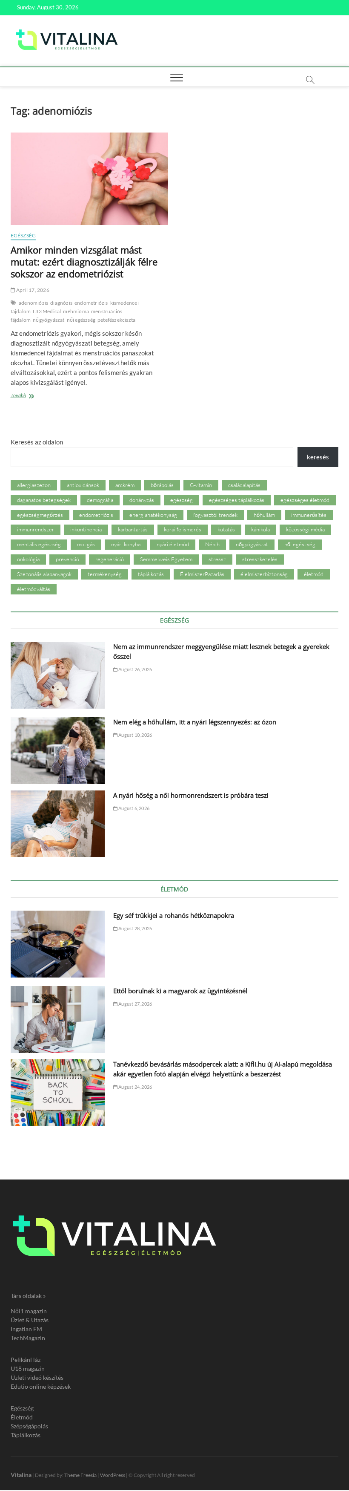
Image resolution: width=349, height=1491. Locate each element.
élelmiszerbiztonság (264, 574)
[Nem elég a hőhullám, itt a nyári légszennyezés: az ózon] (58, 750)
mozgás (86, 544)
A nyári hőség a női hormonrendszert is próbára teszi (191, 795)
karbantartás (133, 529)
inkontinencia (86, 529)
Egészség (23, 235)
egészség (181, 499)
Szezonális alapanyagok (44, 574)
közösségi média (305, 529)
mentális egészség (39, 544)
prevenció (67, 559)
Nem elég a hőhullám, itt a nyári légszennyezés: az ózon (194, 722)
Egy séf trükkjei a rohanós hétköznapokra (173, 915)
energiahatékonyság (153, 514)
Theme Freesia (80, 1475)
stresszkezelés (259, 559)
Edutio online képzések (41, 1386)
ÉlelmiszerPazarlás (202, 574)
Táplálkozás (25, 1435)
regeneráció (109, 559)
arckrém (124, 485)
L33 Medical (47, 311)
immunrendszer (35, 529)
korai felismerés (182, 529)
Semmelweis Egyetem (166, 559)
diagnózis (61, 303)
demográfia (100, 499)
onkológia (28, 559)
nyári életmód (173, 544)
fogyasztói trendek (215, 514)
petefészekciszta (116, 320)
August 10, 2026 (134, 735)
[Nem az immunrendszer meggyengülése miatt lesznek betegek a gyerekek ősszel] (58, 675)
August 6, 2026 (133, 808)
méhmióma (76, 311)
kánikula (260, 529)
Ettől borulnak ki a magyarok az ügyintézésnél (180, 990)
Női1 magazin (29, 1311)
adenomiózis (33, 303)
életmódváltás (33, 588)
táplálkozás (151, 574)
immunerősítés (308, 514)
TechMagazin (28, 1337)
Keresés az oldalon (37, 442)
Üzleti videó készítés (37, 1377)
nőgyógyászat (48, 320)
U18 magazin (28, 1368)
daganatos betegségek (44, 499)
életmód (313, 574)
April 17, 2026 (32, 290)
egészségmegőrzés (40, 514)
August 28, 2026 (134, 928)
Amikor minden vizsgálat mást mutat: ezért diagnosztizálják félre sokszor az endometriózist (84, 261)
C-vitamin (201, 485)
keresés (318, 457)
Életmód (22, 1417)
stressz (217, 559)
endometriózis (91, 303)
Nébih (212, 544)
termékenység (105, 574)
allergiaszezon (34, 485)
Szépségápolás (29, 1426)
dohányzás (141, 499)
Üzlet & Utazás (30, 1320)
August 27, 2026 (134, 1003)
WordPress (112, 1475)
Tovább (35, 396)
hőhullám (264, 514)
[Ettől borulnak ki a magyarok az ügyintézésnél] (58, 1019)
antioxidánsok (83, 485)
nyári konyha (125, 544)
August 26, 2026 (134, 669)
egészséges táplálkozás (236, 499)
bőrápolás (162, 485)
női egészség (81, 320)
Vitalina (21, 1474)
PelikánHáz (25, 1359)
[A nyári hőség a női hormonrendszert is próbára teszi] (58, 823)
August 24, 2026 (134, 1087)
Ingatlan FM (26, 1328)
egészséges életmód (304, 499)
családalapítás (244, 485)
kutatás (226, 529)
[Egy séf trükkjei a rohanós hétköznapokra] (58, 944)
